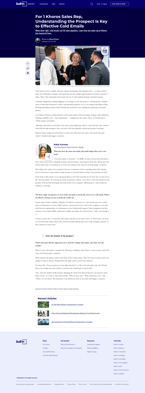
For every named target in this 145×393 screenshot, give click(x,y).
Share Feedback (92, 348)
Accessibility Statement (44, 384)
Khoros (61, 101)
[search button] (92, 4)
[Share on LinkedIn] (28, 73)
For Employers (119, 4)
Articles (61, 4)
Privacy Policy (71, 384)
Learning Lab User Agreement (25, 384)
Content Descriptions (50, 355)
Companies (44, 4)
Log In (105, 4)
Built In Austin (119, 344)
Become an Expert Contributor (71, 348)
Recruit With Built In (68, 344)
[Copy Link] (28, 68)
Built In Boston (119, 348)
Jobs (53, 4)
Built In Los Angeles (120, 363)
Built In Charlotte (120, 352)
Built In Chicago (119, 355)
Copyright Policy (59, 384)
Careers (45, 348)
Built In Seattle (119, 374)
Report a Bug (91, 352)
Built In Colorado (119, 359)
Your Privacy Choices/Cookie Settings (101, 384)
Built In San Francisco (121, 370)
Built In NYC (118, 366)
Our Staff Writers (49, 352)
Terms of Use (83, 384)
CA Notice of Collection (122, 384)
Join (98, 4)
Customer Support (93, 344)
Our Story (46, 344)
